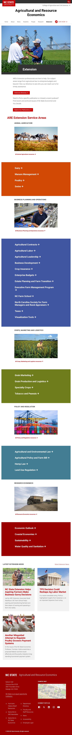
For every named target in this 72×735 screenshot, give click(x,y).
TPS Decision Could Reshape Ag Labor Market (53, 590)
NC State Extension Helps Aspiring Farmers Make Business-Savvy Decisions (18, 592)
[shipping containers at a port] (36, 422)
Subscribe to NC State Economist (12, 720)
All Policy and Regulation (26, 438)
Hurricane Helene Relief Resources (12, 706)
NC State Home (8, 3)
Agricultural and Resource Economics (36, 12)
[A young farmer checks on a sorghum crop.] (36, 346)
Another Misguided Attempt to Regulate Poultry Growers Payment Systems (18, 639)
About (12, 22)
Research (41, 22)
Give (62, 22)
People (33, 22)
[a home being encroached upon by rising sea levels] (36, 499)
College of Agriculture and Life (55, 5)
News (18, 22)
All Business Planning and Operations (29, 230)
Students (25, 22)
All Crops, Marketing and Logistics (28, 361)
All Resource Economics (25, 514)
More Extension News (62, 564)
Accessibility (27, 719)
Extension (49, 22)
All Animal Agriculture (25, 154)
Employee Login (28, 723)
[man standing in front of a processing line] (36, 215)
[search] (69, 1)
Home (6, 22)
